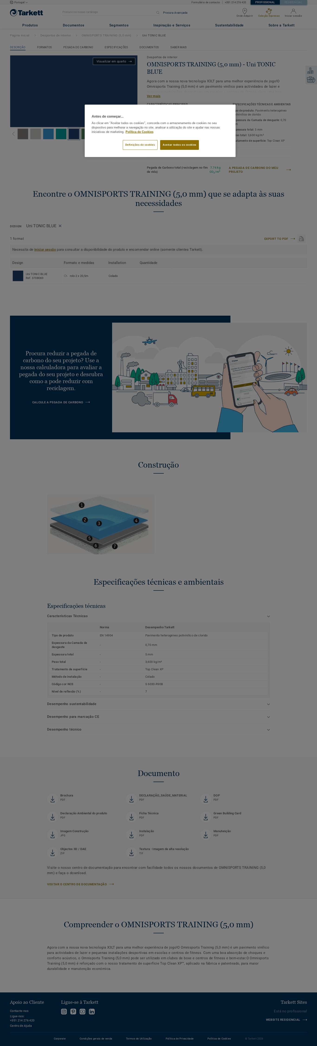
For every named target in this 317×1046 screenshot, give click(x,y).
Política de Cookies (139, 132)
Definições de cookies (140, 144)
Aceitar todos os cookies (179, 144)
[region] (160, 131)
